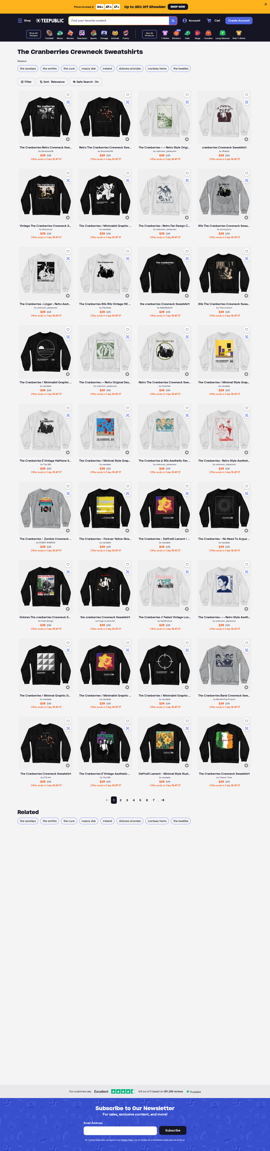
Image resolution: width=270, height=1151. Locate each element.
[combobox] (119, 21)
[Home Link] (50, 20)
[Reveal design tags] (68, 139)
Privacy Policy (127, 1140)
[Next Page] (163, 800)
